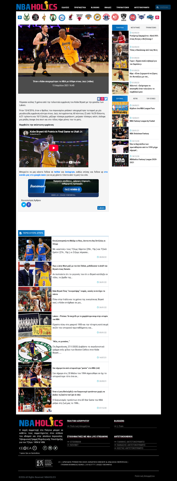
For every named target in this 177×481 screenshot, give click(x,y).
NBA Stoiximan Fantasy (139, 133)
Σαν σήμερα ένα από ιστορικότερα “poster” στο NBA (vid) (76, 368)
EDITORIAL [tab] (119, 99)
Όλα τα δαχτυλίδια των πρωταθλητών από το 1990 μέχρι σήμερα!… (144, 147)
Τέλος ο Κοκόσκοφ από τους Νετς (144, 50)
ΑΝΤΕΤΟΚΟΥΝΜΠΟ (141, 7)
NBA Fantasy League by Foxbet (142, 121)
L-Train (120, 426)
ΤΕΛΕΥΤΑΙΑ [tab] (120, 28)
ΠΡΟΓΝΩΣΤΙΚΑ (80, 7)
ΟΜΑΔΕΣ (107, 7)
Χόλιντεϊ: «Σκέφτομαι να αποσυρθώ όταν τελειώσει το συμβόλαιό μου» (142, 88)
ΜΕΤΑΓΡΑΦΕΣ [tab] (135, 28)
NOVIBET (74, 445)
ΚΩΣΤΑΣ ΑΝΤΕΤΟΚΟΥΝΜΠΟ (130, 448)
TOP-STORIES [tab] (151, 99)
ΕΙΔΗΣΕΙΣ (65, 7)
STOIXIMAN (75, 441)
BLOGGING (95, 7)
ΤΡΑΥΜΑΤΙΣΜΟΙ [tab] (151, 28)
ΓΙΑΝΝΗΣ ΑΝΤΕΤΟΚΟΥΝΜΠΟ (131, 441)
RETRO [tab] (135, 99)
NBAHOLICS (50, 477)
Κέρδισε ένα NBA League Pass (142, 108)
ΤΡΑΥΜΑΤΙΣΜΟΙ (122, 7)
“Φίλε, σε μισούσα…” (61, 341)
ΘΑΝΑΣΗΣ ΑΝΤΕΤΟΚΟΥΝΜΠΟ (131, 445)
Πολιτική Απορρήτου (80, 426)
